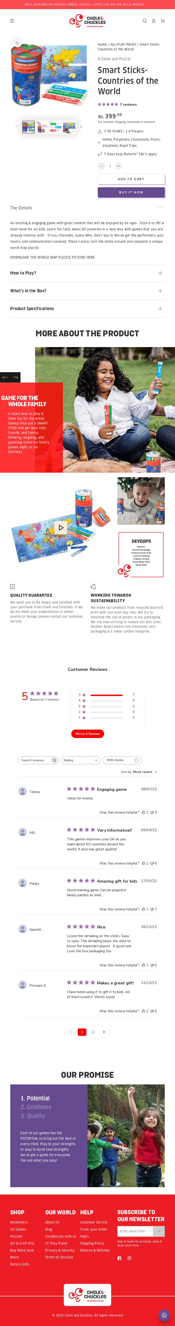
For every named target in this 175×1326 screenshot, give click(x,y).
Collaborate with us (60, 1236)
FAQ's (84, 1236)
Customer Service (94, 1222)
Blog (48, 1229)
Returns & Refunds (94, 1250)
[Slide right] (81, 127)
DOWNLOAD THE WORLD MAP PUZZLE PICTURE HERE (52, 257)
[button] (144, 20)
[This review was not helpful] (152, 812)
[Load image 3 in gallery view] (55, 127)
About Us (52, 1222)
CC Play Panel (56, 1243)
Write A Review (87, 734)
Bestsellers (19, 1222)
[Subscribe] (159, 1231)
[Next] (15, 377)
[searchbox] (34, 760)
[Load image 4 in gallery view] (69, 127)
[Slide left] (16, 127)
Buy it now (131, 192)
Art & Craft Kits (22, 1243)
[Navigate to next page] (104, 1032)
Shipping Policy (92, 1243)
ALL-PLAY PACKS (123, 44)
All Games (18, 1229)
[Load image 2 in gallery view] (42, 127)
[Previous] (5, 377)
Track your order (93, 1229)
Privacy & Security (60, 1250)
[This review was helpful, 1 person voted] (143, 909)
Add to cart (131, 179)
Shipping (120, 122)
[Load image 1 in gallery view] (28, 127)
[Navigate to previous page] (71, 1032)
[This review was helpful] (143, 812)
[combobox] (80, 760)
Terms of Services (59, 1257)
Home (102, 44)
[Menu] (12, 20)
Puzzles (16, 1236)
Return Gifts (19, 1264)
